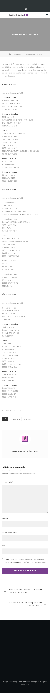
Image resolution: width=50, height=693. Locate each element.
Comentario (7, 482)
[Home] (10, 54)
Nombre (6, 519)
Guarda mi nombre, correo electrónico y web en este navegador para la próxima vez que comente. (25, 560)
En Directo (15, 419)
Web (3, 546)
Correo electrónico (10, 532)
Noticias (27, 419)
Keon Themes (23, 681)
